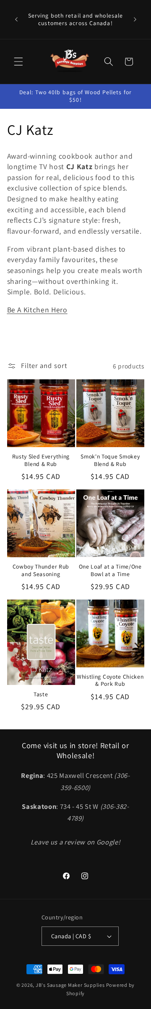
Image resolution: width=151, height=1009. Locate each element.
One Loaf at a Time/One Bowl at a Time (110, 570)
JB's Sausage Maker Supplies (70, 985)
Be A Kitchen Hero (37, 309)
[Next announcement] (135, 19)
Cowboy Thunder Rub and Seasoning (41, 570)
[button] (18, 61)
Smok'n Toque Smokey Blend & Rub (110, 460)
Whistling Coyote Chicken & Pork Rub (110, 680)
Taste (41, 694)
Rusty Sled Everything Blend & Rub (41, 460)
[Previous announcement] (16, 19)
